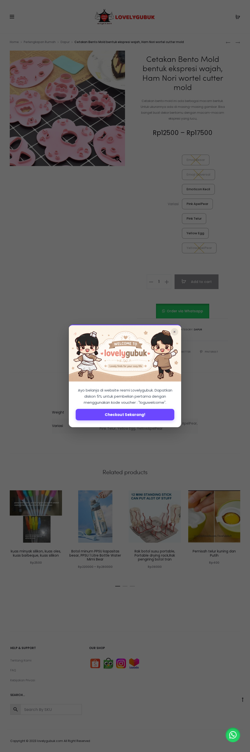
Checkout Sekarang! (125, 414)
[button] (233, 735)
